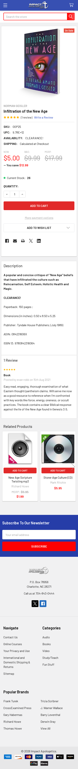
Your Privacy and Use (16, 651)
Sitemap (8, 673)
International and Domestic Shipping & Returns (16, 662)
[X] (30, 240)
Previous (5, 467)
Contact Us (10, 637)
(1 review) (26, 117)
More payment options (39, 217)
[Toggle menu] (5, 5)
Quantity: (11, 186)
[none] (39, 63)
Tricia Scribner (49, 701)
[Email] (15, 240)
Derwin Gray (48, 721)
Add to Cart (20, 470)
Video (46, 651)
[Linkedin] (38, 240)
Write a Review (43, 117)
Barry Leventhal (50, 714)
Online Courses (12, 644)
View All (45, 728)
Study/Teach (50, 657)
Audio (46, 637)
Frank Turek (10, 701)
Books (46, 644)
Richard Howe (12, 721)
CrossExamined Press (17, 708)
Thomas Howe (12, 728)
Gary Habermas (12, 714)
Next (73, 467)
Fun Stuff (48, 664)
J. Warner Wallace (52, 708)
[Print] (23, 240)
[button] (39, 227)
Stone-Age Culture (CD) (58, 477)
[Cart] (72, 5)
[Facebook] (7, 240)
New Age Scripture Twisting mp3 (20, 479)
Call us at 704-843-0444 (39, 593)
